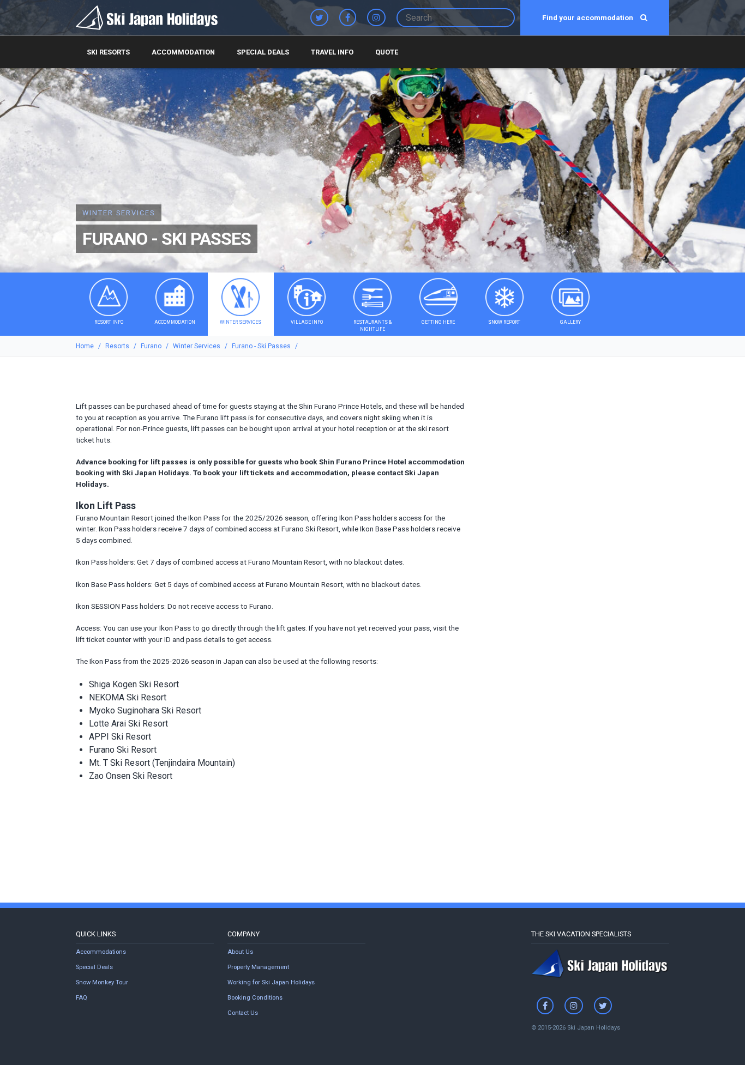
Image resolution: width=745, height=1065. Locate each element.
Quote (386, 52)
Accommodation (183, 52)
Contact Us (242, 1012)
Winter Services (196, 346)
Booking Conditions (255, 997)
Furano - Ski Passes (261, 346)
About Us (240, 951)
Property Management (258, 967)
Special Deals (263, 52)
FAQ (81, 997)
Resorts (117, 346)
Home (85, 346)
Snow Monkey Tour (102, 982)
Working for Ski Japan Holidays (271, 982)
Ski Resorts (108, 52)
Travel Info (332, 52)
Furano (151, 346)
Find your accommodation (588, 17)
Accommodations (101, 951)
